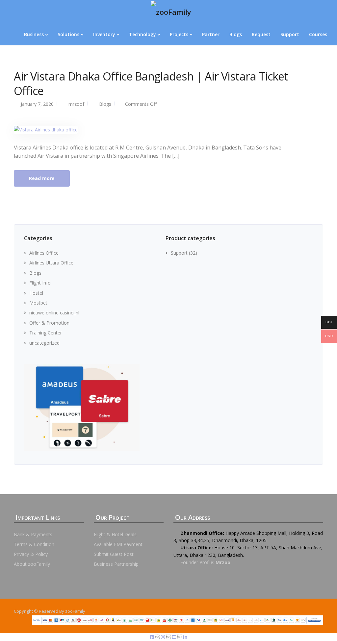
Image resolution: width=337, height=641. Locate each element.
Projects (179, 34)
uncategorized (44, 343)
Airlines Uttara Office (51, 263)
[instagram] (163, 637)
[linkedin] (185, 637)
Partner (211, 34)
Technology (142, 34)
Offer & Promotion (49, 323)
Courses (318, 34)
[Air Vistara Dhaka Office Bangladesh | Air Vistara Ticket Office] (46, 129)
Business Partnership (116, 564)
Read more (42, 178)
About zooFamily (32, 564)
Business (34, 34)
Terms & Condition (34, 544)
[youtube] (174, 637)
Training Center (45, 333)
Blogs (235, 34)
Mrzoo (223, 562)
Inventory (104, 34)
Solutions (68, 34)
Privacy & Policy (31, 554)
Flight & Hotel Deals (115, 534)
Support (289, 34)
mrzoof (76, 104)
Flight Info (40, 283)
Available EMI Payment (118, 544)
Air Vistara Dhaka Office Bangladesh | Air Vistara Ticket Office (151, 83)
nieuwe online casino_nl (54, 312)
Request (261, 34)
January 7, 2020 (37, 104)
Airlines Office (44, 253)
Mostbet (38, 303)
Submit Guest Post (114, 554)
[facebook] (152, 637)
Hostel (36, 293)
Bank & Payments (33, 534)
